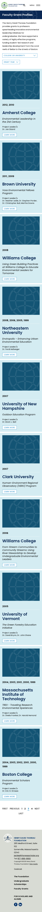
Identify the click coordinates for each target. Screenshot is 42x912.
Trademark (18, 869)
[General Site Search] (24, 5)
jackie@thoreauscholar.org (26, 855)
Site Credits (34, 864)
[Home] (12, 5)
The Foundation (21, 876)
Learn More (10, 135)
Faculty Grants (21, 888)
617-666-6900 (24, 858)
